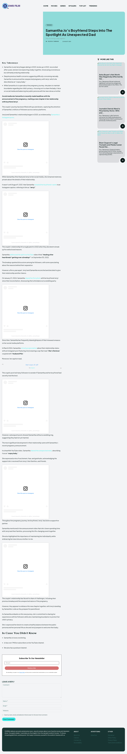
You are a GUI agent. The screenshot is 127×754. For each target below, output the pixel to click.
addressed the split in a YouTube (21, 255)
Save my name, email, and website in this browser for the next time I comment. (26, 715)
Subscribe (32, 668)
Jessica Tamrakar (54, 41)
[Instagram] (10, 740)
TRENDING (49, 25)
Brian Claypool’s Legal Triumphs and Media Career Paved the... (110, 145)
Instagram (32, 367)
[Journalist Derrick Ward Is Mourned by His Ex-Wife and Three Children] (111, 101)
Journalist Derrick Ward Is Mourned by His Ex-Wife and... (109, 111)
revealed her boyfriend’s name (45, 185)
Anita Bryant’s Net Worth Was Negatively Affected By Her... (111, 77)
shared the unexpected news (41, 451)
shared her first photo (33, 278)
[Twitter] (13, 740)
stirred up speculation (29, 348)
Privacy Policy (22, 672)
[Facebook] (6, 740)
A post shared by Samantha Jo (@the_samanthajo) (25, 172)
